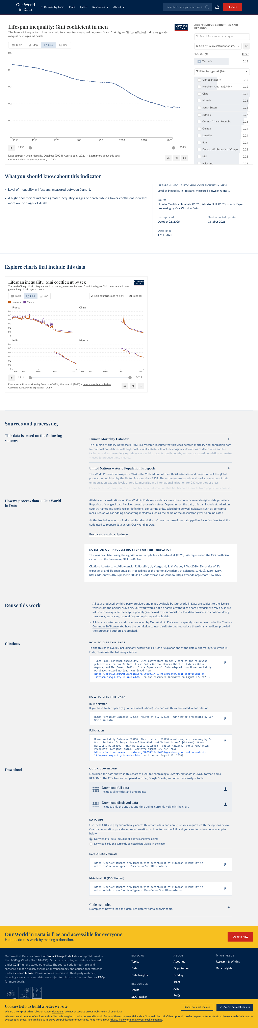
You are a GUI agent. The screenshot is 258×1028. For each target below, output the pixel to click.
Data (72, 7)
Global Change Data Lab (62, 956)
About (117, 7)
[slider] (30, 148)
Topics (135, 961)
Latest (83, 7)
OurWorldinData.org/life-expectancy (27, 159)
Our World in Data (25, 7)
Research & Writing (228, 961)
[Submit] (206, 7)
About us (179, 961)
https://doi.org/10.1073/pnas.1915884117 (115, 575)
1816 (21, 377)
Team (177, 982)
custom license (24, 973)
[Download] (168, 158)
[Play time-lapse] (11, 148)
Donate (232, 7)
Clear (245, 54)
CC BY (52, 159)
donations (57, 1011)
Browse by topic (54, 7)
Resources (98, 7)
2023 (182, 147)
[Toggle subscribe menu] (217, 7)
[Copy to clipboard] (220, 663)
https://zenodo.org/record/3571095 (198, 575)
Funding (178, 975)
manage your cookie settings (145, 1020)
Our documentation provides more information (118, 829)
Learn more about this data (104, 156)
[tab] (17, 45)
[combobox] (187, 7)
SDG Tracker (139, 996)
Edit (109, 296)
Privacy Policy (118, 1020)
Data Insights (139, 975)
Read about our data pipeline (107, 534)
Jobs (176, 988)
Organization (181, 968)
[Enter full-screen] (184, 158)
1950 (21, 147)
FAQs (101, 977)
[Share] (176, 158)
